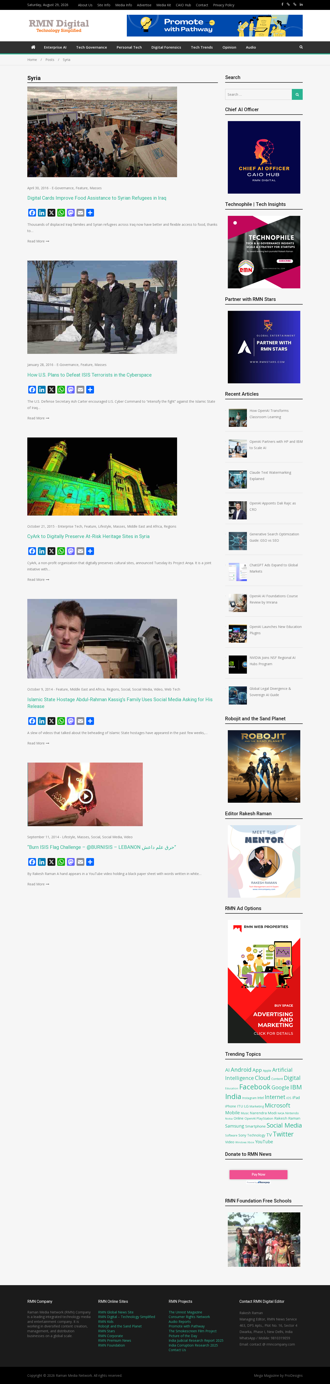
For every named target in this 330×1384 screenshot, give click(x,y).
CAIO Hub (183, 5)
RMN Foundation (111, 1345)
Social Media (142, 689)
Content (277, 1079)
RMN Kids (106, 1321)
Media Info (123, 5)
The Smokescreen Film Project (193, 1331)
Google (280, 1087)
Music (245, 1113)
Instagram (249, 1098)
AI (227, 1069)
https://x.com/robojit (294, 4)
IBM (296, 1087)
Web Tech (172, 689)
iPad (296, 1097)
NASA (281, 1113)
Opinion (229, 47)
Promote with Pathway (187, 1326)
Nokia (229, 1118)
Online (239, 1118)
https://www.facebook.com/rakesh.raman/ (282, 4)
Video (158, 689)
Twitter (283, 1134)
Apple (267, 1070)
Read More (36, 241)
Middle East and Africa (144, 526)
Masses (96, 188)
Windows (240, 1142)
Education (231, 1088)
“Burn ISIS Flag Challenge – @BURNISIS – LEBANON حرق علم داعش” (101, 847)
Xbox (250, 1142)
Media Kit (163, 5)
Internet (275, 1097)
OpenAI (250, 1118)
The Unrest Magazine (185, 1312)
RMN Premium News (114, 1340)
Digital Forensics (166, 47)
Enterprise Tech (70, 526)
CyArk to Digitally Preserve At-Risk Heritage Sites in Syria (88, 536)
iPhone (230, 1106)
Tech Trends (202, 47)
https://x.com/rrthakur (288, 4)
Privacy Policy (223, 5)
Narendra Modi (263, 1112)
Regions (170, 526)
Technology (256, 1135)
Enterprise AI (55, 47)
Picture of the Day (183, 1335)
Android (241, 1069)
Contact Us (177, 1350)
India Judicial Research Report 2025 (196, 1340)
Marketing (257, 1106)
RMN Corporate (110, 1335)
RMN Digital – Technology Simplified (126, 1316)
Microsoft (277, 1105)
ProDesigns (294, 1375)
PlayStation (265, 1118)
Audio (251, 47)
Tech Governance (91, 47)
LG (246, 1106)
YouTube (264, 1141)
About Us (85, 5)
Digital (292, 1078)
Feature (82, 188)
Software (231, 1135)
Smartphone (255, 1126)
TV (269, 1135)
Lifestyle (104, 526)
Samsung (234, 1126)
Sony (242, 1135)
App (257, 1069)
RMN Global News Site (116, 1312)
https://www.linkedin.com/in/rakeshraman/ (301, 4)
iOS (288, 1098)
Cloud (262, 1078)
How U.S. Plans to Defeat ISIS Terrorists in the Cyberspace (89, 375)
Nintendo (292, 1113)
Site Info (103, 5)
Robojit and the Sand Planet (120, 1326)
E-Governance (63, 188)
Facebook (255, 1086)
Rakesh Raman (287, 1118)
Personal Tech (129, 47)
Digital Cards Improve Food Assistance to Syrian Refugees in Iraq (96, 198)
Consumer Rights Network (189, 1316)
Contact (202, 5)
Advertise (144, 5)
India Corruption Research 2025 (193, 1345)
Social (125, 689)
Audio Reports (180, 1321)
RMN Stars (106, 1331)
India (233, 1096)
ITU (240, 1106)
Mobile (232, 1112)
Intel (261, 1097)
